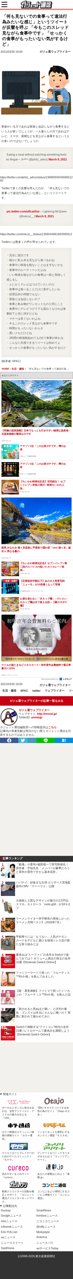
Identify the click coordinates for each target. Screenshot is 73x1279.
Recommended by (50, 679)
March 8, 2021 (58, 159)
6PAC (24, 690)
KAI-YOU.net (9, 1232)
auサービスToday (47, 1248)
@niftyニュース (46, 1226)
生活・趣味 (9, 690)
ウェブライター (55, 690)
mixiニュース (9, 1221)
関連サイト (10, 1094)
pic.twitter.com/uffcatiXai (23, 211)
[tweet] (22, 740)
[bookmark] (64, 740)
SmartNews (43, 1210)
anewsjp (36, 717)
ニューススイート (12, 1242)
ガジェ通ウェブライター (55, 51)
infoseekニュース (12, 1226)
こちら (52, 727)
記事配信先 (10, 1205)
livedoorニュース (47, 1215)
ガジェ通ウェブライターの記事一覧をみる (36, 700)
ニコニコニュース (47, 1221)
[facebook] (9, 740)
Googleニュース (11, 1215)
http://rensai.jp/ (47, 713)
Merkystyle (43, 1232)
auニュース (8, 1237)
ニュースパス (44, 1242)
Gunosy (6, 1210)
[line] (45, 740)
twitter (36, 690)
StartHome (7, 1248)
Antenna (41, 1237)
